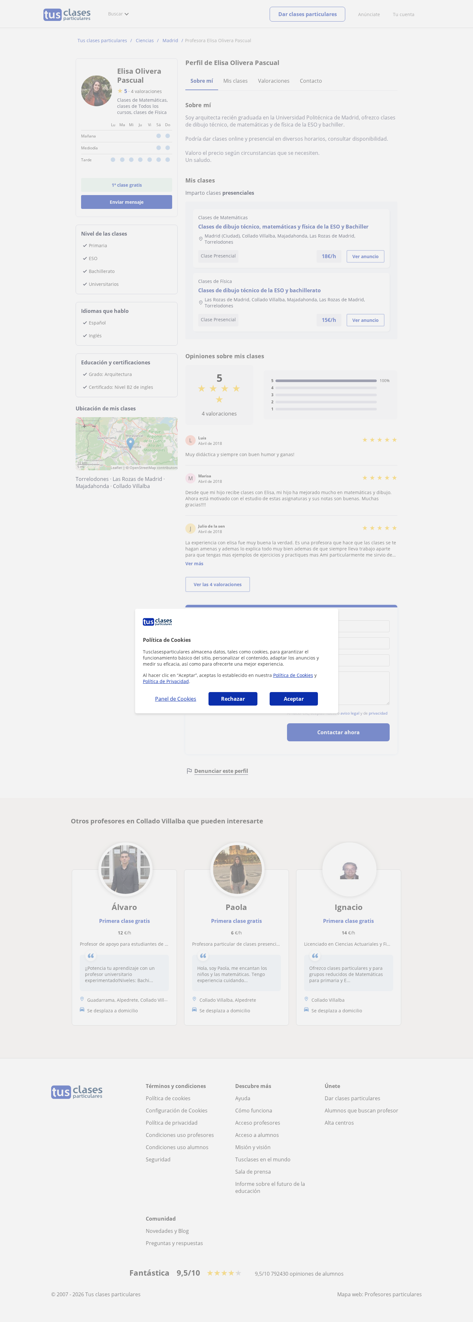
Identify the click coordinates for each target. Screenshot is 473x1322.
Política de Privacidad (166, 681)
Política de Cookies (293, 675)
